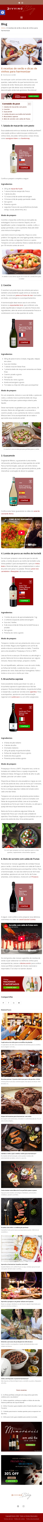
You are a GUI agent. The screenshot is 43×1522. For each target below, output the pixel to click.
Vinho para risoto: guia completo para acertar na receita (20, 1417)
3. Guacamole (7, 112)
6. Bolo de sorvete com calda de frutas (16, 119)
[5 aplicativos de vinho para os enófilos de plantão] (21, 1026)
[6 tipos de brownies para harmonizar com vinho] (21, 1100)
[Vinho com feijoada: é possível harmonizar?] (21, 1362)
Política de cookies (19, 1519)
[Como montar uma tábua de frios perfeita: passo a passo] (21, 1174)
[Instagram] (22, 2)
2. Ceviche (6, 109)
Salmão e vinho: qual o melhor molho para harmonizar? (18, 1153)
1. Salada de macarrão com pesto (14, 107)
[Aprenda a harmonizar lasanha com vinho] (21, 1248)
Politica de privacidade (32, 1519)
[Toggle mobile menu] (21, 17)
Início (3, 28)
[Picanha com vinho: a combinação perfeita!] (21, 1211)
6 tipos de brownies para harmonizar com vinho (16, 1116)
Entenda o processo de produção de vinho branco (17, 1342)
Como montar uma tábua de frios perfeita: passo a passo (19, 1190)
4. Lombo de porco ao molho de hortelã (16, 114)
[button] (2, 12)
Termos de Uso (8, 1519)
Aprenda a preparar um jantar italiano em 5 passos (17, 1301)
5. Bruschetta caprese (10, 116)
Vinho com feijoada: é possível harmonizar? (15, 1378)
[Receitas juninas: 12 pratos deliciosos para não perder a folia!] (21, 1063)
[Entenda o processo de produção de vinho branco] (21, 1324)
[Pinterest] (19, 2)
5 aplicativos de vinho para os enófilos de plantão (16, 1042)
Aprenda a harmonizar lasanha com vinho (14, 1264)
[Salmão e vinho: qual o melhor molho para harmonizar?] (21, 1137)
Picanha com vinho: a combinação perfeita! (14, 1227)
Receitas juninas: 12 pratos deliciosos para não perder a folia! (20, 1079)
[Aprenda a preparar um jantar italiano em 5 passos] (21, 1285)
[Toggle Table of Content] (28, 104)
